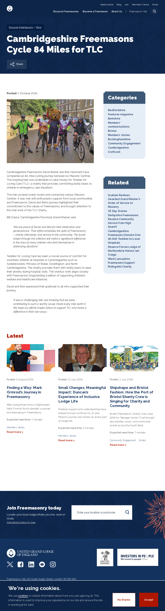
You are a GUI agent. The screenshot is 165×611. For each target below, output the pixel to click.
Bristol (112, 130)
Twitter (10, 564)
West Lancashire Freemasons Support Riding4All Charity (121, 262)
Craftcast (114, 151)
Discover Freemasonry (66, 11)
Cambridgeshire (118, 147)
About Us (117, 11)
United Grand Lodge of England (10, 9)
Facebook (21, 564)
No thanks (123, 599)
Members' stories (119, 135)
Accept (148, 599)
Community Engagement (124, 143)
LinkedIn (31, 564)
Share (19, 64)
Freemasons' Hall (138, 11)
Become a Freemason (95, 11)
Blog (119, 4)
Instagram (53, 564)
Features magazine (120, 114)
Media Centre (107, 4)
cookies (23, 595)
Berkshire (114, 118)
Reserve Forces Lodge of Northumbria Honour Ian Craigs (124, 250)
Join (127, 4)
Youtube (42, 564)
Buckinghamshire (119, 139)
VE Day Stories (117, 211)
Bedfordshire (116, 110)
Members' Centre (140, 4)
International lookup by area (21, 522)
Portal (155, 4)
